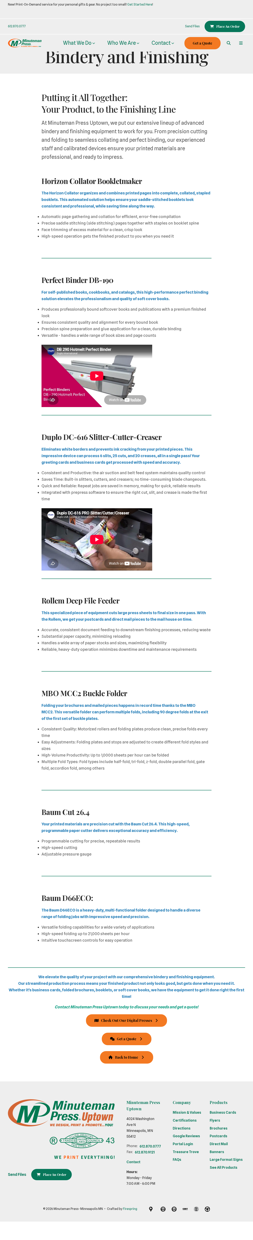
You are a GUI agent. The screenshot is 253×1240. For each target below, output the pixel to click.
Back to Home (126, 1057)
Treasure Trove (186, 1152)
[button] (229, 43)
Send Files (192, 26)
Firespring (130, 1209)
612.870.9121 (145, 1152)
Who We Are (121, 43)
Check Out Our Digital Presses (126, 1020)
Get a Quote (202, 43)
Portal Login (183, 1144)
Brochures (219, 1128)
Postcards (218, 1136)
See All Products (223, 1167)
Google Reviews (186, 1136)
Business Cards (223, 1112)
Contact (161, 43)
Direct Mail (219, 1144)
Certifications (185, 1120)
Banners (217, 1152)
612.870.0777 (17, 26)
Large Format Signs (226, 1159)
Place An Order (227, 26)
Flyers (215, 1120)
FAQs (177, 1159)
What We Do (77, 43)
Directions (182, 1128)
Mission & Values (187, 1112)
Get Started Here (139, 4)
